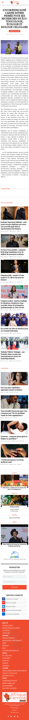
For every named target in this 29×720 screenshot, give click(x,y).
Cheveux (6, 630)
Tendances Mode (9, 680)
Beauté (5, 623)
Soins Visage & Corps (11, 628)
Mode (4, 678)
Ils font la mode (9, 688)
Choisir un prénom (10, 650)
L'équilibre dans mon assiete (14, 670)
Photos (5, 660)
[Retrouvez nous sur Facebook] (8, 716)
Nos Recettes (8, 675)
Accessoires (7, 686)
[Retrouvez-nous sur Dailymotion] (20, 716)
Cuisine (5, 668)
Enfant (5, 645)
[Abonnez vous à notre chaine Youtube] (17, 716)
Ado (4, 648)
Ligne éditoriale (14, 707)
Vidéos (5, 663)
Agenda (5, 665)
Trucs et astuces (9, 673)
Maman (5, 635)
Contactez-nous (14, 712)
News (4, 653)
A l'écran (6, 658)
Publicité (14, 710)
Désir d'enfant (8, 638)
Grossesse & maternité (12, 640)
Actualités (7, 655)
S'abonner (14, 587)
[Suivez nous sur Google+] (11, 716)
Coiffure (6, 633)
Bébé (4, 643)
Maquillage (7, 625)
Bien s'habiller (8, 683)
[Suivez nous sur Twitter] (14, 716)
